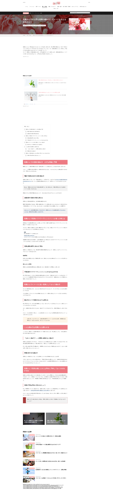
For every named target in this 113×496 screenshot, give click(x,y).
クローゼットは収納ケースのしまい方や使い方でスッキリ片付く (51, 478)
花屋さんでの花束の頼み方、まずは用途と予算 (33, 129)
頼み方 (44, 25)
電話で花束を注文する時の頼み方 (32, 131)
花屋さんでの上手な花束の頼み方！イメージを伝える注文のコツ (43, 35)
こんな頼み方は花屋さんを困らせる (31, 146)
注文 (40, 25)
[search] (89, 12)
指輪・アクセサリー (52, 6)
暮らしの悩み (44, 6)
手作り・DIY (56, 8)
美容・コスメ (38, 6)
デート (33, 13)
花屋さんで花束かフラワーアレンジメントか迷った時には (35, 135)
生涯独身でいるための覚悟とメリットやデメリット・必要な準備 (51, 469)
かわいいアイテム (75, 6)
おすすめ (36, 25)
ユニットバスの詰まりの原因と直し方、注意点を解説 (48, 436)
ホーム (27, 6)
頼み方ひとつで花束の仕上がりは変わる (33, 144)
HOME (24, 35)
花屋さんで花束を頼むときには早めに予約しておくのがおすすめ (37, 153)
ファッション (31, 6)
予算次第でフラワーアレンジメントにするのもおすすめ (36, 140)
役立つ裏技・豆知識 (66, 6)
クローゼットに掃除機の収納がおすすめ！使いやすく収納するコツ (51, 452)
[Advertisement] (45, 65)
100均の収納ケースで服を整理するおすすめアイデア (48, 444)
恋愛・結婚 (59, 6)
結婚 (41, 13)
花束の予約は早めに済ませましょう (33, 155)
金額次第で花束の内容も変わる (32, 133)
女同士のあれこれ (83, 6)
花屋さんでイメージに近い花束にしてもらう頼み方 (34, 142)
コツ (38, 25)
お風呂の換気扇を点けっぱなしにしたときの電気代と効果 (49, 92)
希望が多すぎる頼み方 (30, 151)
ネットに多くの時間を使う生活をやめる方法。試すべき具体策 (50, 461)
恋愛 (30, 13)
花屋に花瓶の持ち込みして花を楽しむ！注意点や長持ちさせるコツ (50, 80)
